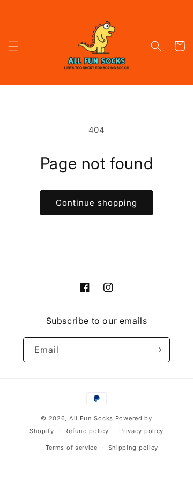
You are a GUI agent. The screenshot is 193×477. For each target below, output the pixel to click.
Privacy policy (141, 431)
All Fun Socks (91, 418)
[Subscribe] (157, 349)
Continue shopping (96, 203)
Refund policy (86, 431)
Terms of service (72, 447)
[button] (13, 46)
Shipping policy (133, 447)
